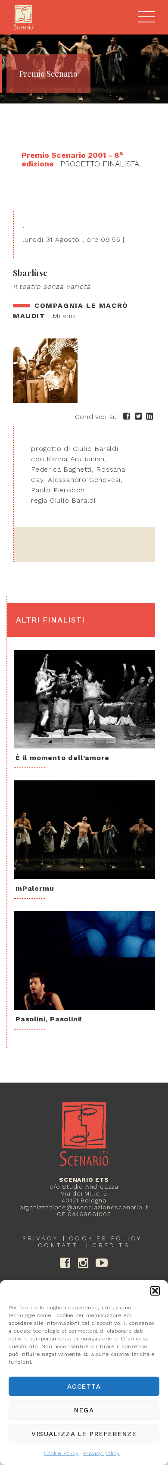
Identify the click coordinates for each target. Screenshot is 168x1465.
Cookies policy (105, 1238)
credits (111, 1245)
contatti (59, 1245)
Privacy (40, 1238)
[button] (155, 1291)
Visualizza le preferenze (84, 1434)
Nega (84, 1410)
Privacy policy (101, 1453)
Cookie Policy (61, 1453)
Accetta (84, 1386)
